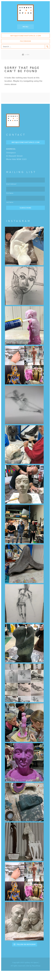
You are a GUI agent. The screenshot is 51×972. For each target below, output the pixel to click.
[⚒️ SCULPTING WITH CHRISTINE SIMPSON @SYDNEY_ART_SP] (24, 444)
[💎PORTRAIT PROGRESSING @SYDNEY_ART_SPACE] (24, 484)
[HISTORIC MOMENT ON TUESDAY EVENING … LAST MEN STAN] (24, 524)
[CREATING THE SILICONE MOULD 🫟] (24, 722)
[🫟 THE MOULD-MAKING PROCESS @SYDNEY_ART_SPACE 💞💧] (24, 762)
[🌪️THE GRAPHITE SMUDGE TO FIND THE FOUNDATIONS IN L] (24, 683)
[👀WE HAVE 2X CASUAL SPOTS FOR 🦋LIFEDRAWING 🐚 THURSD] (24, 405)
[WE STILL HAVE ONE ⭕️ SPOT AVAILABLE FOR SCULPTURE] (24, 921)
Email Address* (11, 184)
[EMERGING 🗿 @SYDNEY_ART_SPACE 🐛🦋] (24, 802)
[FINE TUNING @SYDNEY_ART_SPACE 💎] (24, 563)
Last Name (9, 202)
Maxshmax (36, 966)
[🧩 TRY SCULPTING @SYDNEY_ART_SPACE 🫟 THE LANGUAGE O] (24, 325)
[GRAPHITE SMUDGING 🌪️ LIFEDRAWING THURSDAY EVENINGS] (24, 603)
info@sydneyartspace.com (25, 36)
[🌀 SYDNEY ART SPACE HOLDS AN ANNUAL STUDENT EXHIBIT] (24, 881)
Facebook (25, 41)
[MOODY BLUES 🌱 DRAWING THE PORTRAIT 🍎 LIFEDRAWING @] (24, 285)
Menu (25, 27)
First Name (9, 193)
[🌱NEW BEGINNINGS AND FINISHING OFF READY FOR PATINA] (24, 246)
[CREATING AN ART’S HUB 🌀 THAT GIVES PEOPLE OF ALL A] (24, 365)
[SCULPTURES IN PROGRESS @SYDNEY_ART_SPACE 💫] (24, 841)
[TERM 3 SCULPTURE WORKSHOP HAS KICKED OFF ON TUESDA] (24, 643)
